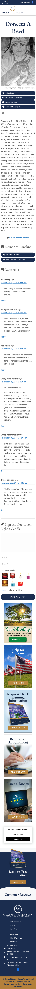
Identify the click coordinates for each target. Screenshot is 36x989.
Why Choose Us (15, 921)
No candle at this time (13, 590)
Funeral (12, 925)
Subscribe (18, 839)
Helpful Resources (16, 938)
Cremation (13, 929)
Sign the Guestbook (11, 102)
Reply (3, 300)
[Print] (3, 113)
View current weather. (19, 237)
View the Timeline (12, 255)
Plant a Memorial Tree (13, 107)
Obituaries (13, 941)
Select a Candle (8, 570)
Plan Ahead (14, 934)
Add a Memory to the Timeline (14, 97)
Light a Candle (9, 93)
